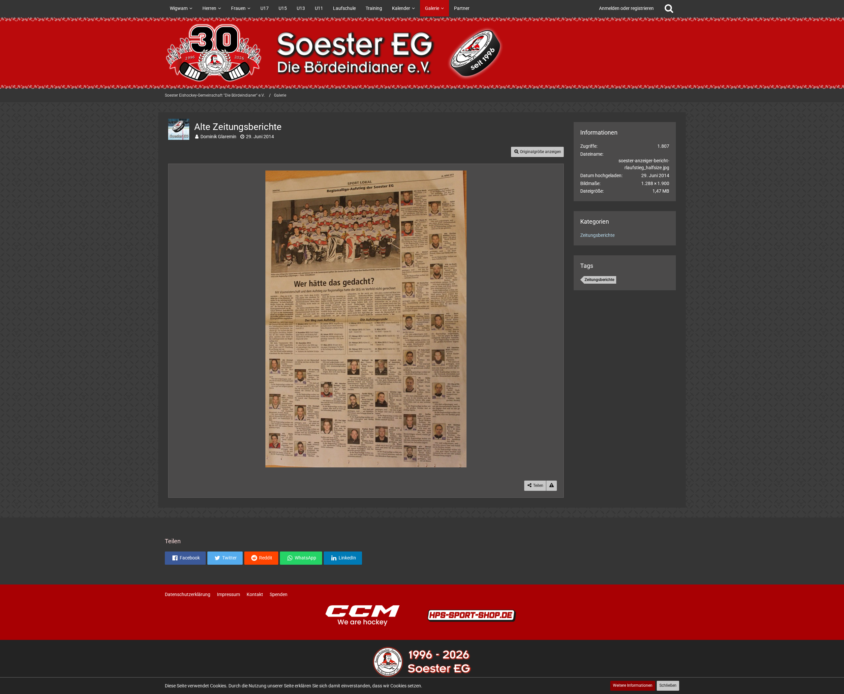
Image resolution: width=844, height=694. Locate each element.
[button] (185, 558)
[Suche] (669, 8)
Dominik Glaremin (218, 136)
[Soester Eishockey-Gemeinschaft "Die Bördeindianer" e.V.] (422, 53)
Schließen (668, 685)
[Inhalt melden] (551, 486)
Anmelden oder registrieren (626, 8)
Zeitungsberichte (597, 235)
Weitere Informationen (632, 685)
